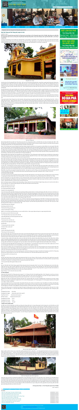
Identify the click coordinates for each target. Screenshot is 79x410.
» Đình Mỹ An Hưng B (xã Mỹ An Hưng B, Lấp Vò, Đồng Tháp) (12, 396)
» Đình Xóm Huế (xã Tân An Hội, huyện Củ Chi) (10, 394)
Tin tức (18, 27)
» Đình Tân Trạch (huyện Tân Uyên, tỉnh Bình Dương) (11, 392)
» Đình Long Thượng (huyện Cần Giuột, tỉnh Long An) (11, 393)
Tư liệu (37, 27)
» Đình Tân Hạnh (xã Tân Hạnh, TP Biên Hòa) (9, 397)
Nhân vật (46, 27)
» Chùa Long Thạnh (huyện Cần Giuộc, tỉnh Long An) (11, 399)
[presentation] (3, 15)
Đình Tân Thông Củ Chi (14, 389)
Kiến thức (27, 27)
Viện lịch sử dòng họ (59, 27)
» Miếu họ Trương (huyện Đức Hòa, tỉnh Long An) (10, 401)
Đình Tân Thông (6, 389)
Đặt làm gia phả (26, 389)
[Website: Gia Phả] (4, 406)
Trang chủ (7, 27)
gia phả (21, 389)
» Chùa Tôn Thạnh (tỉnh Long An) (7, 402)
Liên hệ (72, 27)
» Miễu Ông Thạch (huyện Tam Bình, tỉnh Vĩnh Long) (11, 398)
